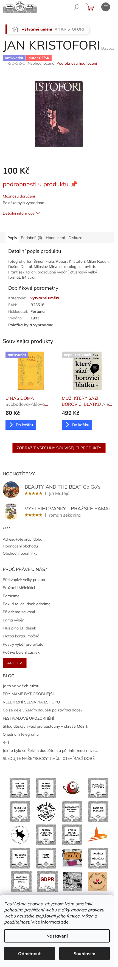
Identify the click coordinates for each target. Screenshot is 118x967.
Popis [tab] (12, 237)
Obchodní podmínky (20, 553)
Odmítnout (29, 953)
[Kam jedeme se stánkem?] (72, 881)
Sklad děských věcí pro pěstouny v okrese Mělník (45, 726)
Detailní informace (19, 213)
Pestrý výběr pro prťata (23, 644)
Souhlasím (84, 953)
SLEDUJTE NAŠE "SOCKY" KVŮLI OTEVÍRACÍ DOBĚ (49, 758)
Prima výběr (13, 620)
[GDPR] (47, 881)
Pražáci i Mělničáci (19, 587)
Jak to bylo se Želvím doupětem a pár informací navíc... (50, 750)
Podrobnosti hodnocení (77, 63)
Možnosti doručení (19, 196)
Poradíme (11, 595)
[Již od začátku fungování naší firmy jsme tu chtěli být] (98, 857)
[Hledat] (76, 6)
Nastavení (57, 936)
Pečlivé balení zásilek (21, 652)
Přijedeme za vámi (19, 611)
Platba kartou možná (21, 636)
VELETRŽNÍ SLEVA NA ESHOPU (31, 702)
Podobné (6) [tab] (31, 237)
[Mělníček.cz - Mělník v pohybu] (98, 834)
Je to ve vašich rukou (21, 685)
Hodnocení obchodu (20, 546)
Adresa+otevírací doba (22, 539)
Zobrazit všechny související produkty (59, 447)
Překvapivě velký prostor (24, 579)
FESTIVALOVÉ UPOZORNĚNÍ (28, 718)
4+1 (6, 742)
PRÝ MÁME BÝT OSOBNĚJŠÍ (28, 693)
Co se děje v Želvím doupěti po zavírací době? (42, 710)
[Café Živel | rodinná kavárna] (72, 787)
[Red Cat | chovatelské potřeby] (72, 857)
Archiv (14, 663)
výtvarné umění (44, 297)
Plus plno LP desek (19, 628)
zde (65, 922)
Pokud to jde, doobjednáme (26, 603)
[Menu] (105, 6)
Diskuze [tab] (75, 237)
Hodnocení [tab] (55, 237)
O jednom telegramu (21, 734)
